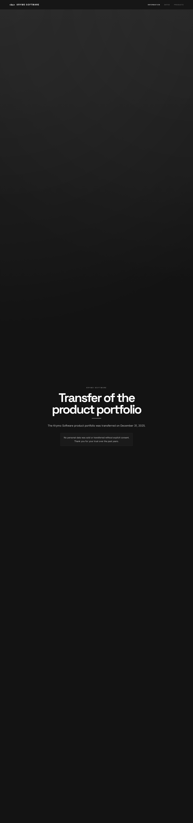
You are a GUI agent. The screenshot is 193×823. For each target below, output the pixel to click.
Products (179, 5)
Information (154, 5)
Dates (167, 5)
